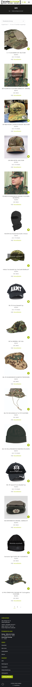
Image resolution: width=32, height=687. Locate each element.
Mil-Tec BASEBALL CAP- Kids (16, 341)
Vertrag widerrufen (7, 676)
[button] (28, 49)
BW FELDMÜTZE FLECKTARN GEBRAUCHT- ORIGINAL (16, 88)
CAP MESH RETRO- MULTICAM (16, 160)
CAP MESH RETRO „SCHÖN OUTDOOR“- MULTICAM (16, 124)
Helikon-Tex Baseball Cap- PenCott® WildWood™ (16, 269)
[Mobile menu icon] (28, 2)
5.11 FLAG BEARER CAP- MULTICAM (16, 52)
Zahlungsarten (5, 673)
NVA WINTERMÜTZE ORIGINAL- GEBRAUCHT (16, 520)
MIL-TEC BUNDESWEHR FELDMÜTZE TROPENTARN (16, 377)
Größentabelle (5, 651)
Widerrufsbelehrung (6, 670)
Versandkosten (17, 59)
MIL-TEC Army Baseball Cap (16, 305)
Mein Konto (4, 648)
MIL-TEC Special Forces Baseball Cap (16, 485)
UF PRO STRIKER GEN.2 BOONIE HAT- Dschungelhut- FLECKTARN (16, 593)
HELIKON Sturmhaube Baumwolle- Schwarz (16, 233)
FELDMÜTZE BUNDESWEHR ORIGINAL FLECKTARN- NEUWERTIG (16, 197)
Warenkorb (4, 645)
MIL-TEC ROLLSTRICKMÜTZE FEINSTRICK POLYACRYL (16, 449)
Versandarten (4, 667)
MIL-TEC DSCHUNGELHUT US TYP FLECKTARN (16, 413)
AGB (2, 660)
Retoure (3, 654)
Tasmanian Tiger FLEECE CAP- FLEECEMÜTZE (16, 556)
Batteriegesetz (5, 663)
